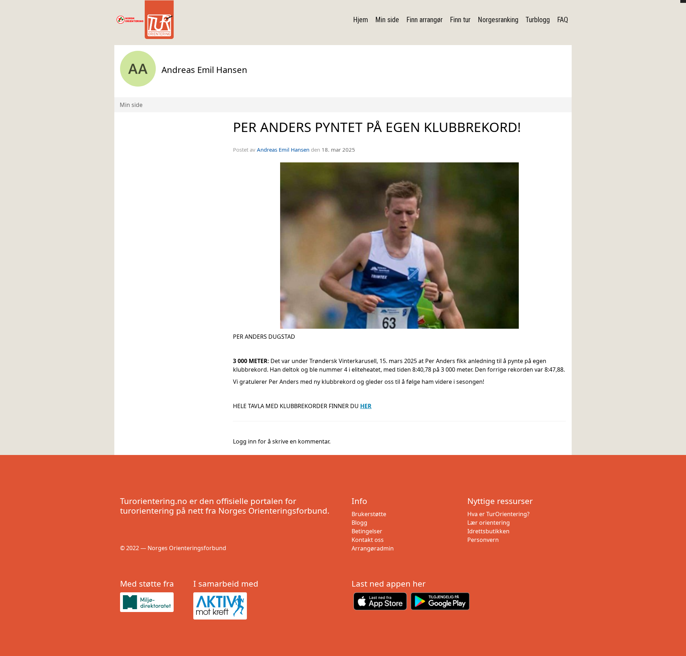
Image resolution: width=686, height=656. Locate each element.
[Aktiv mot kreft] (227, 606)
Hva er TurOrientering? (498, 514)
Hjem (360, 19)
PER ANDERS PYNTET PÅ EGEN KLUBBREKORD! (377, 127)
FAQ (562, 19)
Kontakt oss (368, 540)
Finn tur (460, 19)
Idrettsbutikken (488, 531)
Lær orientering (488, 523)
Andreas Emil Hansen (283, 149)
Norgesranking (498, 19)
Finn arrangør (424, 19)
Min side (387, 19)
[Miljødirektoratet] (154, 602)
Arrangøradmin (373, 548)
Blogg (359, 523)
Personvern (483, 540)
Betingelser (367, 531)
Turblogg (538, 19)
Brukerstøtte (369, 514)
